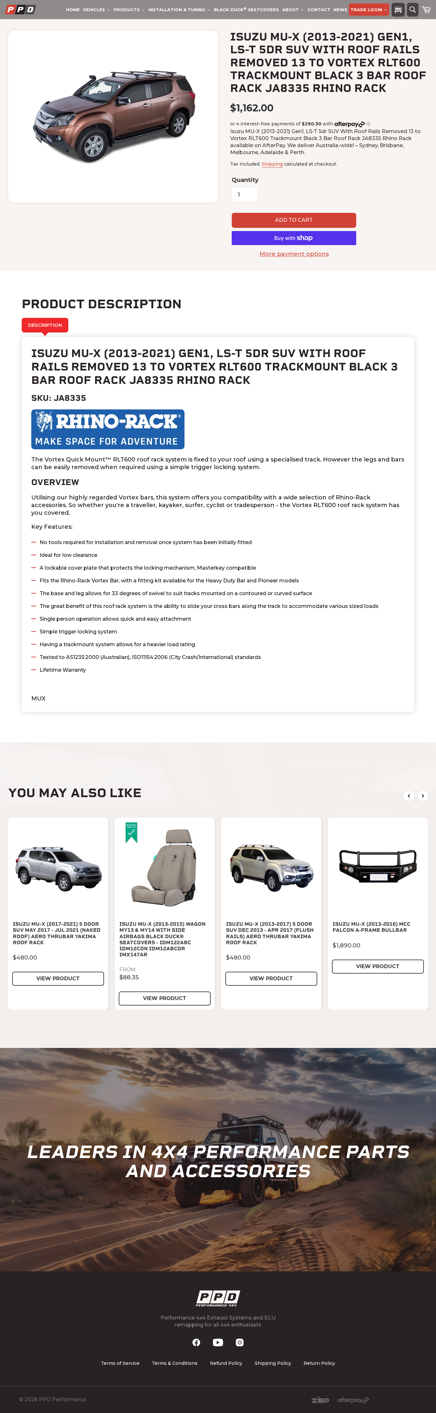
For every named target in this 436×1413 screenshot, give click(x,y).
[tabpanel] (218, 524)
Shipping (272, 164)
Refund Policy (226, 1363)
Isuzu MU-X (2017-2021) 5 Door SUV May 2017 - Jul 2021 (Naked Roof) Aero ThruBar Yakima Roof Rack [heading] (57, 933)
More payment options (294, 254)
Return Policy (319, 1363)
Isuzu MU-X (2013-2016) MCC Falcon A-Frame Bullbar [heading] (371, 927)
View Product (58, 979)
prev (409, 796)
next (423, 796)
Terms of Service (120, 1363)
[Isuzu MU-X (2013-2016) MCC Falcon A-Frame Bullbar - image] (378, 867)
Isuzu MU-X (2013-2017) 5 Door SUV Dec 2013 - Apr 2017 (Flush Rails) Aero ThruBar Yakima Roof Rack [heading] (270, 933)
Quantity (245, 179)
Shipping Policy (273, 1363)
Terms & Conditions (175, 1363)
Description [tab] (45, 325)
